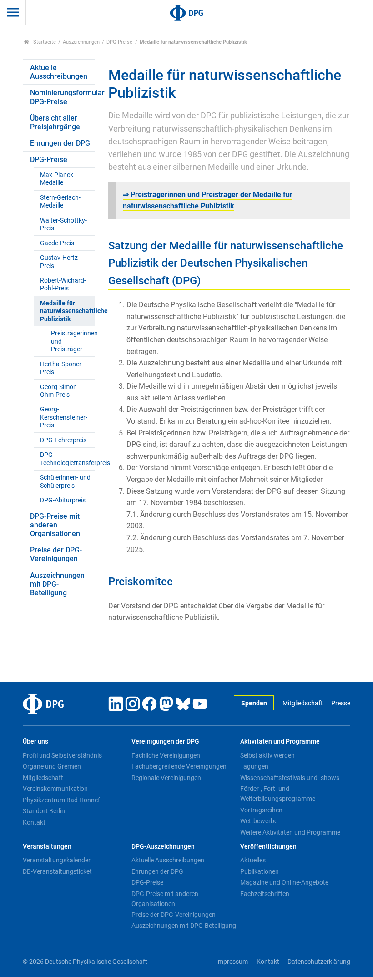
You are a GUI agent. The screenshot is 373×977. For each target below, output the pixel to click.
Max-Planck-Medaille (57, 179)
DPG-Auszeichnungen (163, 846)
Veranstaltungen (47, 846)
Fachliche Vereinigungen (165, 755)
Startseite (44, 42)
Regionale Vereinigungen (166, 777)
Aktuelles (253, 860)
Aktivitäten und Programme (280, 741)
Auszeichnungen (81, 42)
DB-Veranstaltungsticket (57, 871)
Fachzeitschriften (264, 893)
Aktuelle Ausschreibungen (58, 72)
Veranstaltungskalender (57, 860)
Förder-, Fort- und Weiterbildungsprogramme (277, 793)
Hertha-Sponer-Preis (61, 368)
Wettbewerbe (258, 821)
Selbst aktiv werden (267, 755)
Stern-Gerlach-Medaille (60, 201)
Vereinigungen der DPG (165, 741)
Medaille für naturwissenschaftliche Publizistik (67, 311)
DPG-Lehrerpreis (63, 440)
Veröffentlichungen (268, 846)
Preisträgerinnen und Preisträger (72, 341)
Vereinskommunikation (55, 788)
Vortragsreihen (261, 810)
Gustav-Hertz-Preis (60, 261)
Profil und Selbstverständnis (62, 755)
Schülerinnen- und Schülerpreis (65, 481)
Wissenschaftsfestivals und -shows (289, 777)
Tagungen (254, 766)
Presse (340, 703)
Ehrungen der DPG (60, 143)
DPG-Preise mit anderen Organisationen (55, 525)
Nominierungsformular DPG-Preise (62, 97)
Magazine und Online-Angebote (284, 882)
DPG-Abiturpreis (63, 500)
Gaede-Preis (57, 243)
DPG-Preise (119, 42)
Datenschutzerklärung (318, 962)
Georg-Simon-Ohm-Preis (59, 391)
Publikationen (259, 871)
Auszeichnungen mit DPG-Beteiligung (57, 584)
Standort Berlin (44, 811)
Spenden (254, 703)
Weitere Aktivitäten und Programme (290, 832)
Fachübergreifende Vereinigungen (179, 766)
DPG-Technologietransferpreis (67, 458)
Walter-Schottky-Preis (63, 224)
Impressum (232, 962)
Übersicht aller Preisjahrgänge (55, 122)
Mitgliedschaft (302, 703)
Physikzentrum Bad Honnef (61, 800)
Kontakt (34, 822)
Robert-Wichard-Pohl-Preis (63, 284)
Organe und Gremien (52, 766)
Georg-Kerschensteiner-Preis (63, 417)
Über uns (35, 741)
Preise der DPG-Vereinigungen (56, 554)
